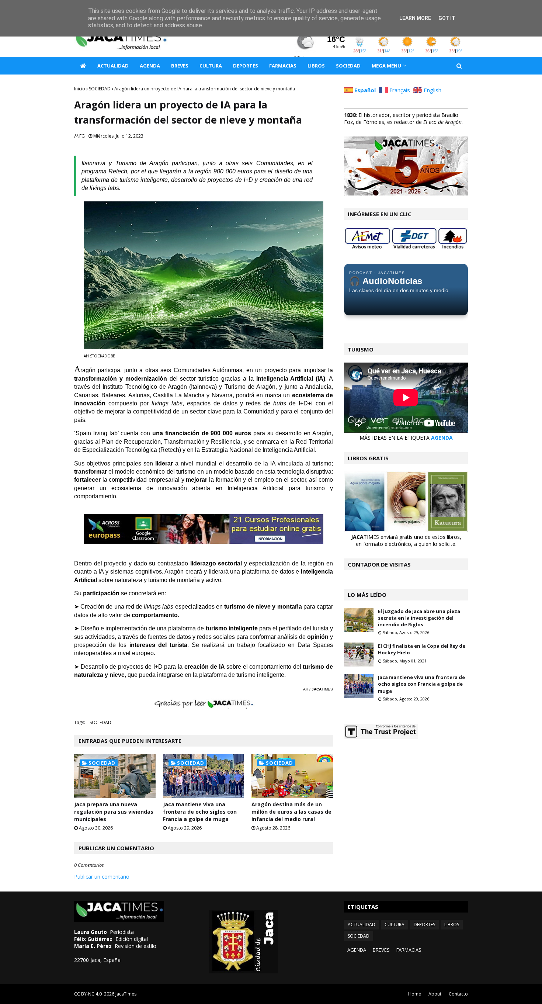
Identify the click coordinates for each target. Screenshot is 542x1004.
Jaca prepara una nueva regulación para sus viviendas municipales (113, 811)
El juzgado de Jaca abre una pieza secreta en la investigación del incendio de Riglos (419, 618)
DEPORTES (424, 924)
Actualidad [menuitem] (113, 65)
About (434, 994)
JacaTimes (125, 994)
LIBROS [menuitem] (316, 65)
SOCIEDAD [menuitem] (348, 65)
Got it (446, 18)
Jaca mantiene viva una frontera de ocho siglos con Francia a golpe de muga (200, 811)
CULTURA (394, 924)
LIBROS (451, 924)
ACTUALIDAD (361, 924)
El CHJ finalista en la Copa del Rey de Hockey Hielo (421, 649)
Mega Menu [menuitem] (386, 65)
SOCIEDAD (100, 89)
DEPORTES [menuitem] (245, 65)
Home (414, 994)
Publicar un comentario (101, 876)
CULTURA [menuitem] (210, 65)
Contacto (458, 994)
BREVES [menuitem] (179, 65)
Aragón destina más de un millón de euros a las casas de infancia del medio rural (291, 811)
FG (82, 136)
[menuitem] (83, 66)
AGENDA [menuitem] (150, 65)
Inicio (79, 89)
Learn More (415, 18)
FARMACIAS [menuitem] (282, 65)
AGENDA (442, 437)
